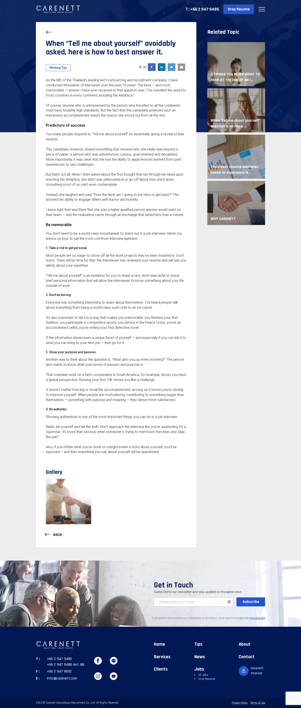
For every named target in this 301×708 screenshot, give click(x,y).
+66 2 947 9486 (59, 664)
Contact (247, 657)
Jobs (199, 669)
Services (162, 657)
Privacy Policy (240, 702)
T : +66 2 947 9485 (202, 9)
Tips (198, 644)
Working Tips (58, 67)
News (199, 657)
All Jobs (203, 674)
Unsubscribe (257, 618)
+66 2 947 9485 (59, 658)
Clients (161, 669)
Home (159, 644)
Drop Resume (239, 9)
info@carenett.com (62, 678)
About (245, 644)
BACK (57, 534)
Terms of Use (257, 702)
